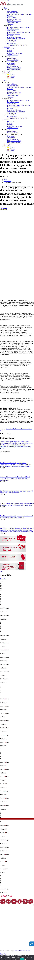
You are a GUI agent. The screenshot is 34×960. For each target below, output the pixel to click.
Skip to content (4, 1)
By (16, 429)
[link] (11, 5)
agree (22, 959)
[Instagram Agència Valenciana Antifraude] (25, 903)
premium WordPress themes (22, 951)
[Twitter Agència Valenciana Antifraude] (14, 903)
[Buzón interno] (13, 570)
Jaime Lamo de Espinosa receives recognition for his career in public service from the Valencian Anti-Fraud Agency (17, 504)
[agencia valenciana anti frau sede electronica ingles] (13, 560)
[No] (25, 959)
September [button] (3, 579)
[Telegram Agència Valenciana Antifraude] (31, 903)
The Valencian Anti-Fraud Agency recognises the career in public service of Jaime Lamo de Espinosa (16, 516)
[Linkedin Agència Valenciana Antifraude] (3, 903)
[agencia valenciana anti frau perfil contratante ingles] (13, 551)
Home (5, 179)
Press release (7, 181)
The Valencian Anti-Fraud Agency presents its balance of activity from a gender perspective (16, 491)
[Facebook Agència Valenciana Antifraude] (19, 903)
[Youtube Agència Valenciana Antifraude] (8, 903)
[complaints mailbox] (13, 542)
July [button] (1, 571)
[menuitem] (19, 8)
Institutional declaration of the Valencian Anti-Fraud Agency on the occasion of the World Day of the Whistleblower (15, 478)
